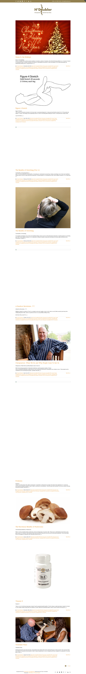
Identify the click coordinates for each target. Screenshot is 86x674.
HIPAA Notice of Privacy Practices (34, 672)
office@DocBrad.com (66, 1)
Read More (68, 66)
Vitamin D (19, 601)
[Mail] (30, 1)
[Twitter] (18, 1)
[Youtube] (20, 1)
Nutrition (37, 68)
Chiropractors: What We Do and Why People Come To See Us (37, 363)
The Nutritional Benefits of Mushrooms (29, 527)
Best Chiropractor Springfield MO (47, 66)
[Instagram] (22, 1)
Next (69, 665)
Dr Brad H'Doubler (20, 66)
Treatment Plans (21, 645)
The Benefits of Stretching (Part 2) (28, 170)
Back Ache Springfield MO (36, 66)
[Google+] (26, 1)
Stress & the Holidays (23, 57)
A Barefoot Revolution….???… (25, 306)
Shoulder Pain (41, 68)
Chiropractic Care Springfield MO (27, 67)
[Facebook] (55, 672)
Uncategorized (18, 121)
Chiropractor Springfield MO (52, 67)
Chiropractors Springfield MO (21, 68)
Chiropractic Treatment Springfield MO (40, 67)
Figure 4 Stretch (21, 108)
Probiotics (19, 481)
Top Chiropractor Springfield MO (50, 68)
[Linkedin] (28, 1)
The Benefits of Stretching (25, 231)
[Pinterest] (24, 1)
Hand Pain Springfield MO (30, 68)
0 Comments (23, 121)
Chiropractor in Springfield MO (29, 671)
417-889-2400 (58, 1)
